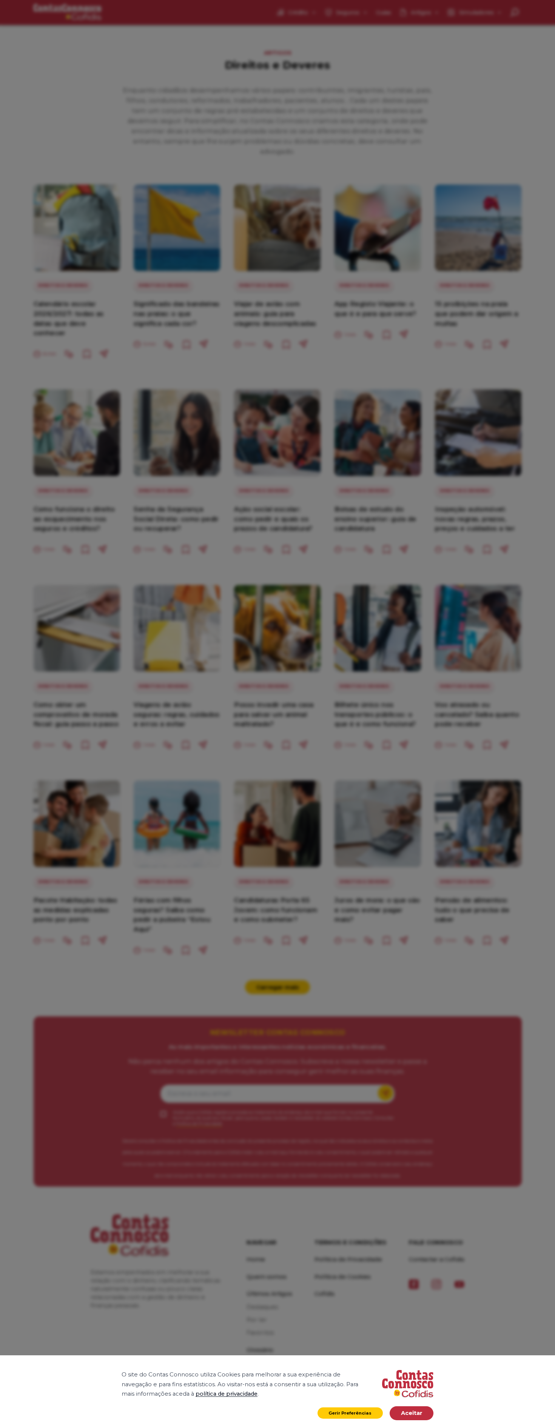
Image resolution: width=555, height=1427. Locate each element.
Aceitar (411, 1413)
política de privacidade (226, 1393)
